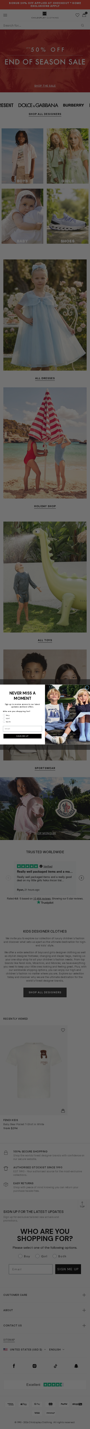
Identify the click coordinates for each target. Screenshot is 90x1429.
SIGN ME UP (22, 736)
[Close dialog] (87, 687)
